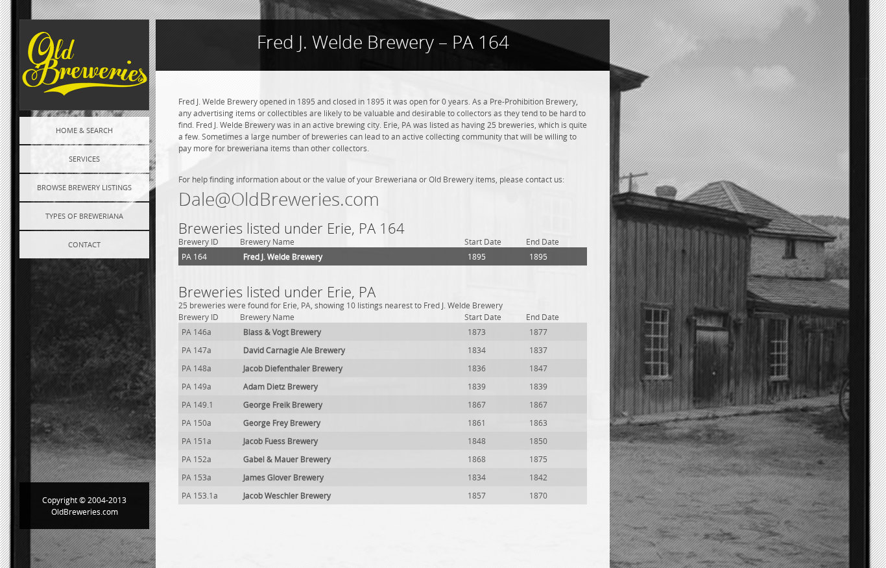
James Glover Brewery (283, 477)
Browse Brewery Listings (84, 187)
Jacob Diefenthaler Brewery (292, 368)
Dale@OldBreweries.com (278, 199)
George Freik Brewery (282, 404)
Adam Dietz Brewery (280, 386)
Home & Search (84, 130)
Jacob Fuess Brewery (280, 441)
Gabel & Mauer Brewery (287, 459)
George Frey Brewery (281, 422)
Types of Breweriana (84, 216)
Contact (84, 244)
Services (84, 159)
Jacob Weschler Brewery (287, 495)
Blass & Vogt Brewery (282, 332)
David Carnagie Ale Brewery (294, 350)
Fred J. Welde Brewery (282, 256)
